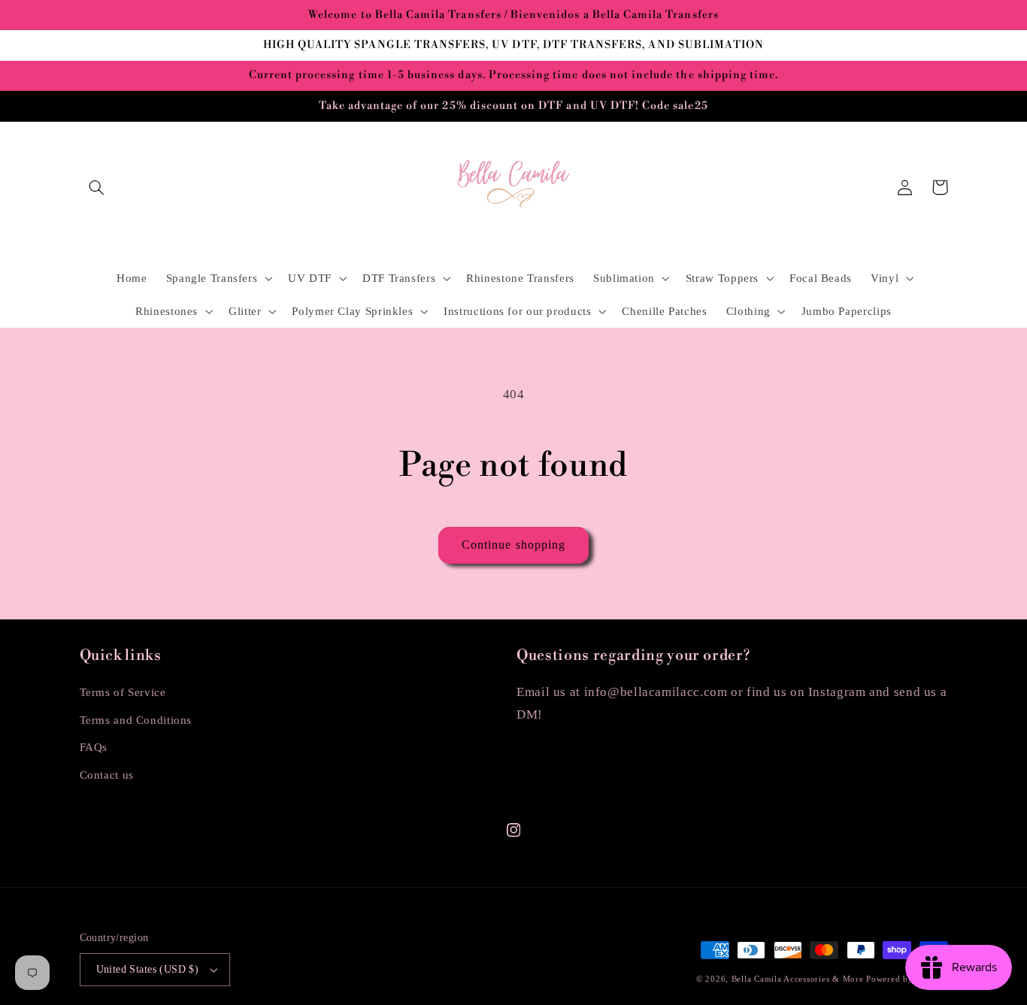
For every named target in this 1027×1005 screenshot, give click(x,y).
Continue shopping (513, 544)
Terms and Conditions (136, 720)
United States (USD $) (147, 969)
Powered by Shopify (906, 979)
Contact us (107, 775)
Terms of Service (123, 692)
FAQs (94, 747)
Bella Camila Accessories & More (799, 979)
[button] (97, 187)
